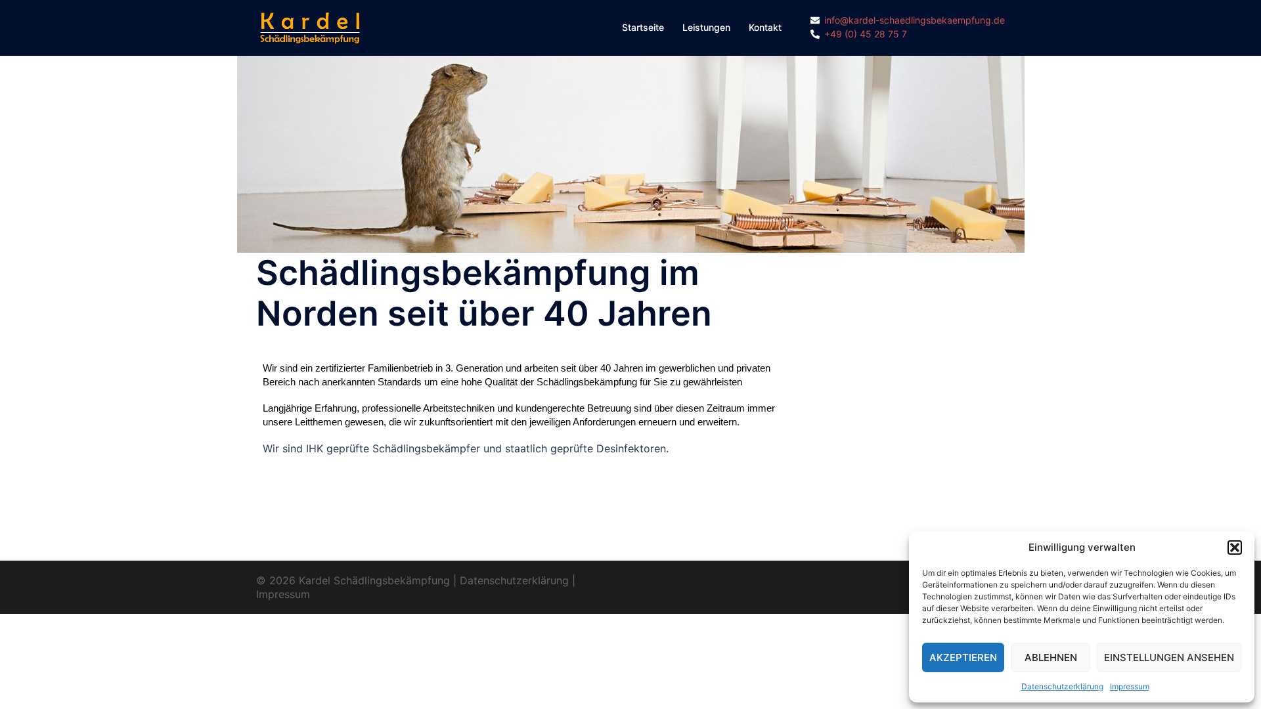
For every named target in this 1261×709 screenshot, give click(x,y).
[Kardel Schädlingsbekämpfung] (310, 26)
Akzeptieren (963, 657)
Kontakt (765, 27)
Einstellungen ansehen (1169, 657)
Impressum (1129, 686)
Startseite (643, 27)
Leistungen (706, 27)
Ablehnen (1051, 657)
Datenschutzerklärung (1062, 686)
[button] (1234, 547)
